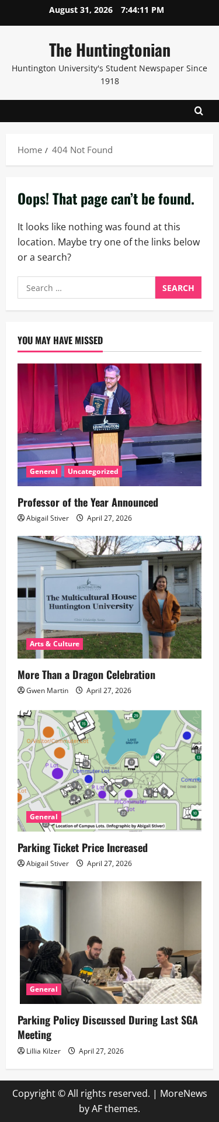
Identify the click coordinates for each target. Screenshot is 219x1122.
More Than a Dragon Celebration (86, 674)
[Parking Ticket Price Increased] (109, 770)
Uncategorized (93, 471)
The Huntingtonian (110, 49)
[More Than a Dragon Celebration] (109, 597)
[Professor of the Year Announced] (109, 424)
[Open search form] (198, 111)
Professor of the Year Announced (88, 502)
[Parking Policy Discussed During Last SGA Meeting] (109, 942)
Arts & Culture (54, 644)
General (44, 471)
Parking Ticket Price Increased (83, 847)
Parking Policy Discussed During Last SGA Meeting (108, 1027)
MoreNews (183, 1093)
